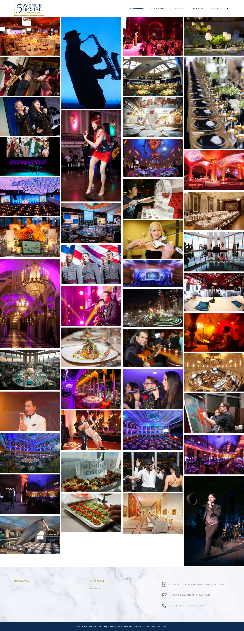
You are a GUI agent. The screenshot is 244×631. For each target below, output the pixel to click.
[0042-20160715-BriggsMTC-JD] (30, 303)
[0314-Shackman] (30, 494)
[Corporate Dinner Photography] (30, 370)
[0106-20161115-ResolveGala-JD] (91, 347)
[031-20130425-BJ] (153, 239)
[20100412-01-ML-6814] (153, 36)
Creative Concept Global (156, 627)
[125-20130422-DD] (153, 348)
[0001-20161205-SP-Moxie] (153, 199)
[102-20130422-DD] (153, 308)
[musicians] (214, 332)
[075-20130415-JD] (214, 292)
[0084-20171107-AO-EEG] (153, 117)
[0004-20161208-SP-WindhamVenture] (91, 389)
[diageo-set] (153, 273)
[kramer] (30, 411)
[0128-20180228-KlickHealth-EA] (153, 389)
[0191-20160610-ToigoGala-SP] (30, 453)
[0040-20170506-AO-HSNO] (214, 251)
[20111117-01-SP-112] (91, 155)
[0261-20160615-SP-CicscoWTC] (91, 472)
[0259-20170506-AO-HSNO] (153, 472)
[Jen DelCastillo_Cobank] (214, 413)
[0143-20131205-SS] (91, 513)
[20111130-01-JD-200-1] (30, 196)
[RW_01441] (91, 63)
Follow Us (95, 588)
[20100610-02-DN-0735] (153, 76)
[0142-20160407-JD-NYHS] (153, 513)
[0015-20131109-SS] (214, 211)
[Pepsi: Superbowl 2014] (91, 264)
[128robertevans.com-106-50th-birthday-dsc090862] (214, 102)
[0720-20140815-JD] (30, 535)
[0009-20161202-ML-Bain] (214, 170)
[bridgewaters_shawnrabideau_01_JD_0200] (30, 237)
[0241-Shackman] (214, 454)
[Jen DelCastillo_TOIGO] (153, 430)
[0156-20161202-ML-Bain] (91, 430)
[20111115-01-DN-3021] (30, 116)
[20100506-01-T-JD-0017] (30, 76)
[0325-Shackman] (214, 521)
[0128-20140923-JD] (214, 372)
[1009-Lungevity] (30, 36)
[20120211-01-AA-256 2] (30, 156)
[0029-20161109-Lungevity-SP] (91, 223)
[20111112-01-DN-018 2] (214, 36)
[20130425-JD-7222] (153, 158)
